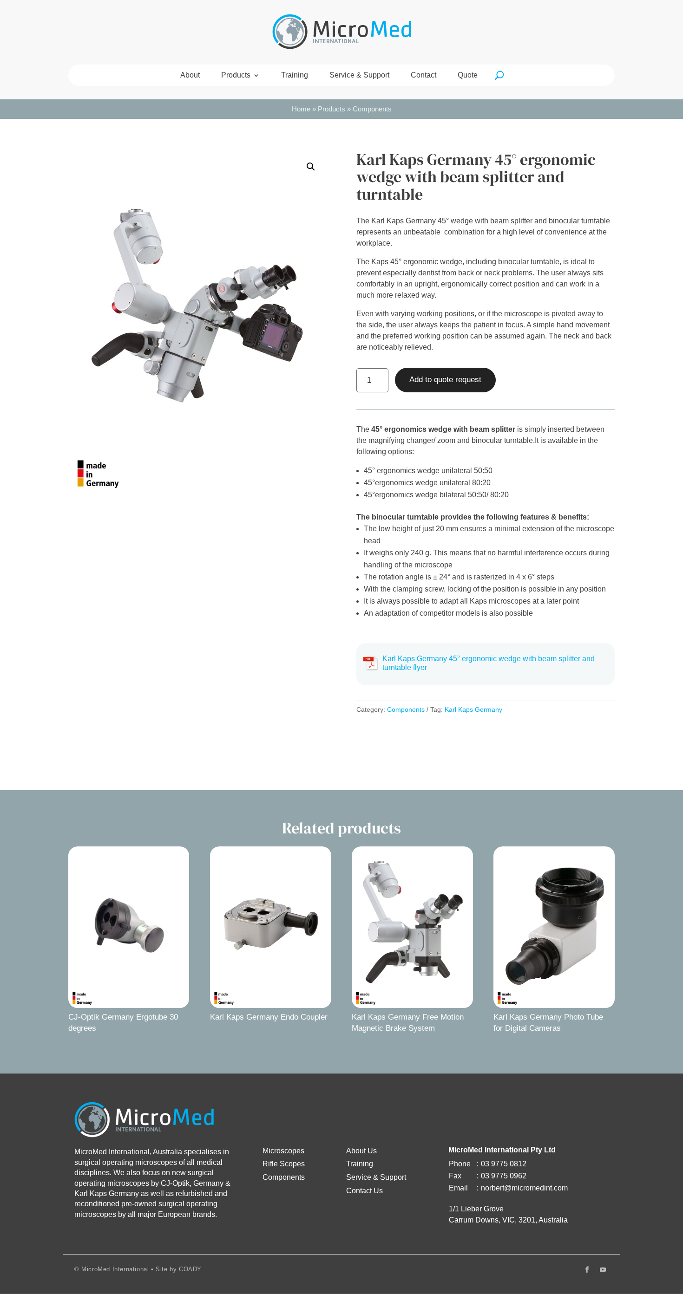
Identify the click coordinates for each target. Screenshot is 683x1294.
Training (294, 75)
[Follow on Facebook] (587, 1270)
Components (372, 109)
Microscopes (283, 1151)
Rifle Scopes (284, 1164)
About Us (361, 1151)
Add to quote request (445, 379)
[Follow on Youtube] (603, 1270)
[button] (310, 166)
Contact (423, 75)
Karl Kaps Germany (473, 709)
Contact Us (364, 1191)
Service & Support (359, 75)
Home (301, 109)
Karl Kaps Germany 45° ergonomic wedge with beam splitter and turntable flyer (488, 663)
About (190, 75)
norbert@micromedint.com (524, 1188)
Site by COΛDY (179, 1269)
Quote (468, 75)
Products (235, 75)
